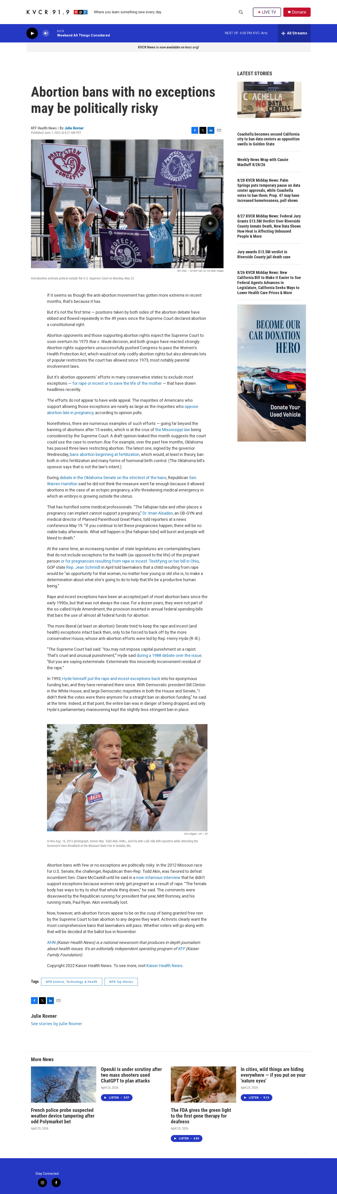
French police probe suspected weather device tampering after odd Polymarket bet (62, 1115)
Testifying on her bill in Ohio (174, 561)
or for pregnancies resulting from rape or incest (104, 561)
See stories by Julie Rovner (56, 1023)
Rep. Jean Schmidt (83, 567)
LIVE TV (269, 12)
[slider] (53, 33)
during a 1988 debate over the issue (169, 655)
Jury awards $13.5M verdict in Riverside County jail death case (263, 254)
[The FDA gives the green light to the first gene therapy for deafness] (203, 1084)
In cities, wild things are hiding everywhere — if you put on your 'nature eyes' (273, 1075)
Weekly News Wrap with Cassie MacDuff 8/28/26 (262, 162)
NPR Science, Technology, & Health (71, 982)
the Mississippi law (172, 429)
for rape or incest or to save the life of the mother (117, 383)
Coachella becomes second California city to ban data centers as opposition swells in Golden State (268, 139)
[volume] (46, 33)
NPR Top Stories (121, 982)
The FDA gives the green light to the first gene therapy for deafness (201, 1115)
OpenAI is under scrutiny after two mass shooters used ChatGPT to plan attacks (131, 1075)
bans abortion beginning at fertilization (104, 454)
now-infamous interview (158, 877)
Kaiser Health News (164, 965)
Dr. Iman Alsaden (158, 513)
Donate (299, 12)
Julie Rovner (74, 128)
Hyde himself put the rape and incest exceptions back (111, 678)
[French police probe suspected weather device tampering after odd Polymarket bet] (63, 1084)
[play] (32, 33)
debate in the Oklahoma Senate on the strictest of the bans (113, 477)
